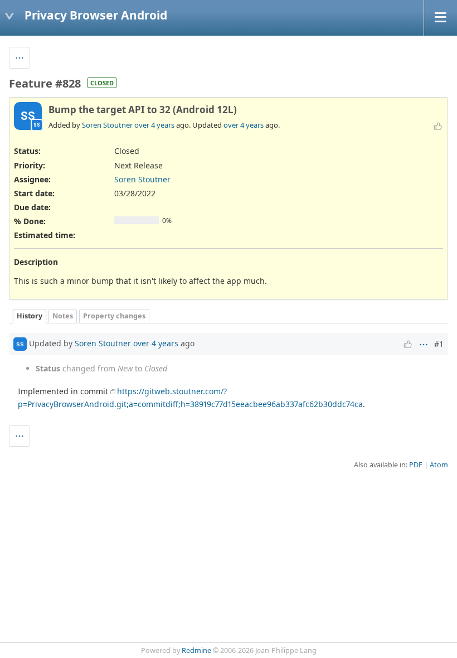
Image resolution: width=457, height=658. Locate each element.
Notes (62, 316)
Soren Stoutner (107, 125)
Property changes (114, 316)
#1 (439, 343)
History (29, 316)
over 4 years (154, 125)
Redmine (196, 650)
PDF (415, 465)
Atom (439, 465)
